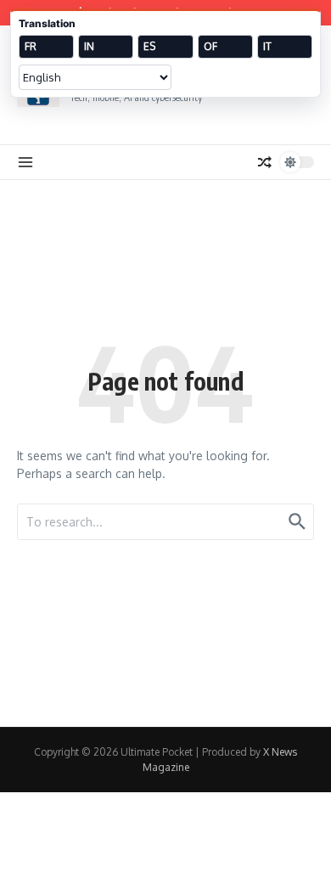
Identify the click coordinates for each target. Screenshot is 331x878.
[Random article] (265, 162)
